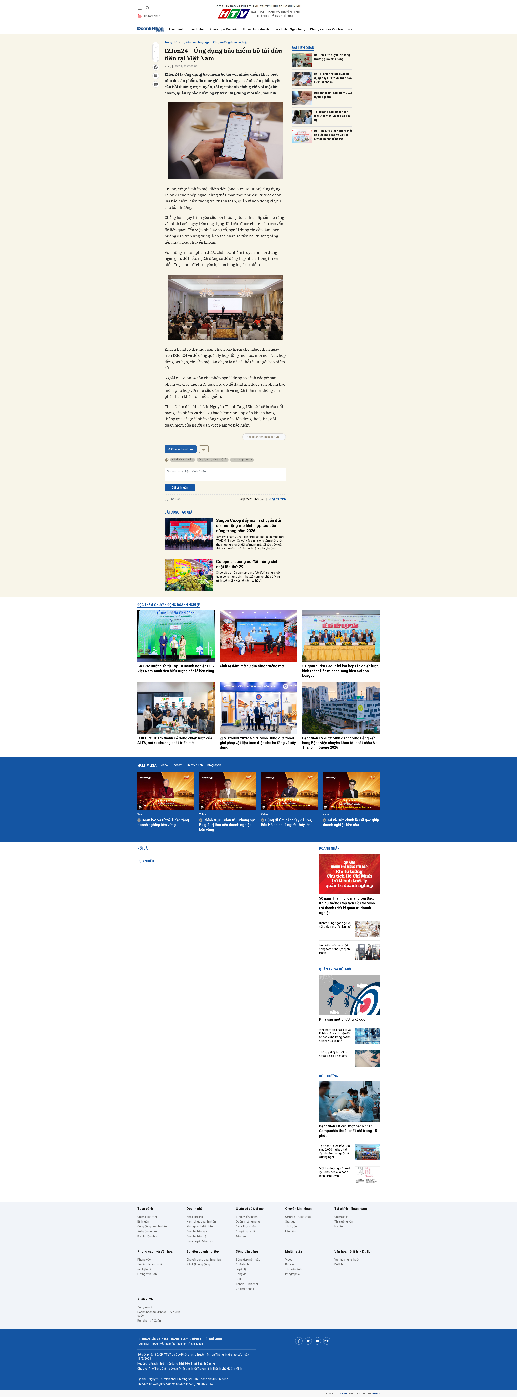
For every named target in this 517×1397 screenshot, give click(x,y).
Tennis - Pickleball (247, 1284)
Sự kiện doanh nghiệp (195, 42)
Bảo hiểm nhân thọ (182, 459)
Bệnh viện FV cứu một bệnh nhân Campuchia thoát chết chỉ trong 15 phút (348, 1131)
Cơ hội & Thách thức (298, 1216)
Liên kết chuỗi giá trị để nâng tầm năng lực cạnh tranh (334, 949)
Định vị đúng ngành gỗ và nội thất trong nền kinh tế (335, 924)
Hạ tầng (339, 1226)
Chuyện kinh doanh (255, 29)
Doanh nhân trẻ (196, 1236)
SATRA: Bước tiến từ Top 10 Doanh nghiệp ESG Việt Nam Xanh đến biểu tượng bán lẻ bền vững (175, 668)
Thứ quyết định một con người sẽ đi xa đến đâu (334, 1054)
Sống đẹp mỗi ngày (248, 1259)
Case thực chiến (246, 1226)
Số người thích (277, 499)
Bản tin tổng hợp (147, 1236)
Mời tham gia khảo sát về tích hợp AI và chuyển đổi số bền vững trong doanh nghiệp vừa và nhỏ (335, 1035)
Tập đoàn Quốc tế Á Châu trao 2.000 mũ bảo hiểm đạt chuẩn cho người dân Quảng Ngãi (335, 1151)
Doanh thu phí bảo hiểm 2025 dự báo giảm (333, 95)
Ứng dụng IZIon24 (242, 459)
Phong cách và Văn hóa (326, 29)
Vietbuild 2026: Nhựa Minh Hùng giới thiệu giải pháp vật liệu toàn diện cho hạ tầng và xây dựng (258, 743)
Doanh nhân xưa (197, 1231)
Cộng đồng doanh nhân (152, 1226)
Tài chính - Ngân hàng (289, 29)
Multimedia (147, 765)
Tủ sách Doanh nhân (150, 1264)
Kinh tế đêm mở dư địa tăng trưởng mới (252, 666)
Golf (238, 1279)
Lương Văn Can (147, 1274)
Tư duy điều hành (247, 1216)
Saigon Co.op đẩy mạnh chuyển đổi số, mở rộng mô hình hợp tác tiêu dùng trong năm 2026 (248, 525)
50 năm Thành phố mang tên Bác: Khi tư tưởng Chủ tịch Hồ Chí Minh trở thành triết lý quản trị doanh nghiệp (347, 905)
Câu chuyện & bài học (200, 1241)
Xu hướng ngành (147, 1231)
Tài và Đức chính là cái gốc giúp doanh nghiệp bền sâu (351, 822)
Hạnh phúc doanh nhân (201, 1221)
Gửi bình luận (180, 487)
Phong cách (144, 1259)
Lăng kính (291, 1231)
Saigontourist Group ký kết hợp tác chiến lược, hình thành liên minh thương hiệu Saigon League (340, 671)
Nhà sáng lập (195, 1216)
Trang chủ (171, 42)
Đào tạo (241, 1236)
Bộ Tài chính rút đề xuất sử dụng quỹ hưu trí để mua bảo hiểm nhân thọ (333, 77)
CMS (346, 1393)
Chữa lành (242, 1264)
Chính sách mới (147, 1216)
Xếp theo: (246, 499)
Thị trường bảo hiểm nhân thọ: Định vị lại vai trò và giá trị (332, 115)
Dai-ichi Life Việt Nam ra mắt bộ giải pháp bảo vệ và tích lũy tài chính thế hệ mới (333, 134)
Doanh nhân (196, 29)
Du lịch (338, 1264)
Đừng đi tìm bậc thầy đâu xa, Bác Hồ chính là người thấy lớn (286, 822)
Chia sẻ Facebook (182, 449)
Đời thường (328, 1076)
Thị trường (291, 1226)
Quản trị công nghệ (248, 1221)
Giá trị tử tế (144, 1269)
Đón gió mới (144, 1307)
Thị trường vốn (343, 1221)
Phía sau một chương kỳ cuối (342, 1019)
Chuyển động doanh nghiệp (230, 42)
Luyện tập (242, 1269)
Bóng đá (241, 1274)
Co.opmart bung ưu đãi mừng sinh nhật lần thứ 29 (247, 564)
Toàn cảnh (176, 29)
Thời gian (259, 499)
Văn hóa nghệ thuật (346, 1259)
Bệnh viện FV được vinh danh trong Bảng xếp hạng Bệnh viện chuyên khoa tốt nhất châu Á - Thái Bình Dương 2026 (339, 743)
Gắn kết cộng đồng (198, 1264)
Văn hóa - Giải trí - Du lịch (353, 1251)
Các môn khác (245, 1288)
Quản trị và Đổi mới (223, 29)
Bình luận (143, 1221)
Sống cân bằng (247, 1251)
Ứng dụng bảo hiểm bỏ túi (213, 459)
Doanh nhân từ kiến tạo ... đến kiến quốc (158, 1313)
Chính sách (341, 1216)
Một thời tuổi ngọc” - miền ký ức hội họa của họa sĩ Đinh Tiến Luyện (335, 1172)
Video (164, 765)
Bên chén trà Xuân (149, 1320)
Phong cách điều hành (200, 1226)
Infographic (214, 765)
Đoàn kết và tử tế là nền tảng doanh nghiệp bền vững (163, 822)
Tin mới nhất (152, 16)
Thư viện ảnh (194, 765)
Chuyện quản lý (245, 1231)
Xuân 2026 (145, 1299)
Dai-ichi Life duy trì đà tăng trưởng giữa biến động (332, 57)
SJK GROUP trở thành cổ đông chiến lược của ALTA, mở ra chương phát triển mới (174, 740)
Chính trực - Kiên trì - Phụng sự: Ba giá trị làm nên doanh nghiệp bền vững (227, 825)
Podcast (177, 765)
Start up (290, 1221)
